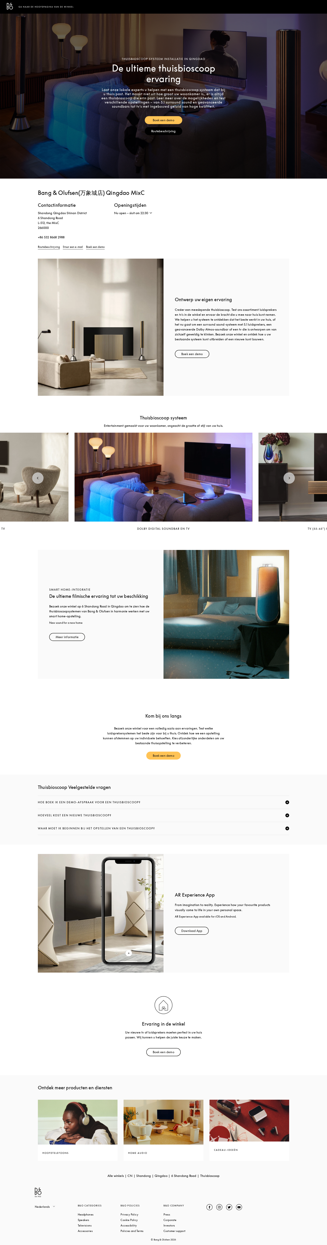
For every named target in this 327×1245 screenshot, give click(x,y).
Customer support (185, 1231)
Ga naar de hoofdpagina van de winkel (46, 7)
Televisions (99, 1225)
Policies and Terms (142, 1231)
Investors (184, 1225)
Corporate (184, 1220)
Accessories (99, 1231)
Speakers (98, 1220)
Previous (38, 478)
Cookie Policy (142, 1220)
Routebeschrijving (166, 132)
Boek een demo (167, 121)
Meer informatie (70, 638)
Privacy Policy (142, 1214)
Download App (195, 931)
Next (289, 478)
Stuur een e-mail (73, 246)
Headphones (99, 1214)
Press (181, 1214)
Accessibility (142, 1225)
